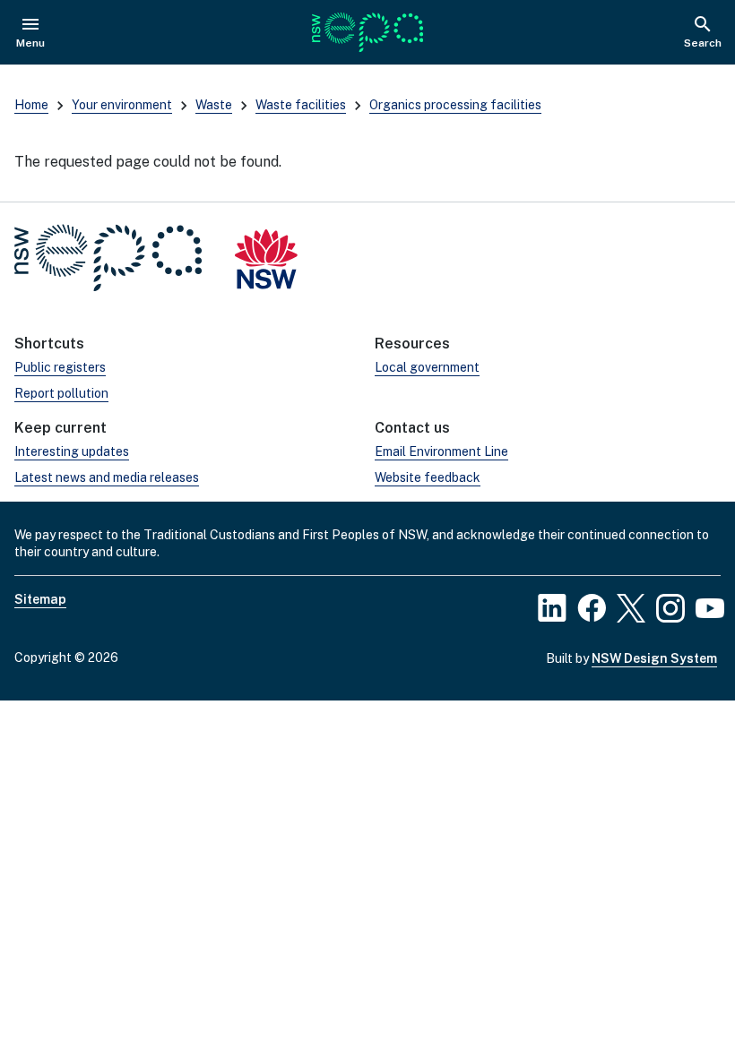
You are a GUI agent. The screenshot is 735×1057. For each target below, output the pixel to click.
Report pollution (61, 393)
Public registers (60, 367)
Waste (213, 105)
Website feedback (427, 477)
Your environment (122, 105)
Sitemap (40, 599)
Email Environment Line (441, 451)
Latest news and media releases (106, 477)
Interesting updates (71, 451)
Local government (427, 367)
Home (31, 105)
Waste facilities (300, 105)
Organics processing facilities (455, 105)
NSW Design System (654, 658)
